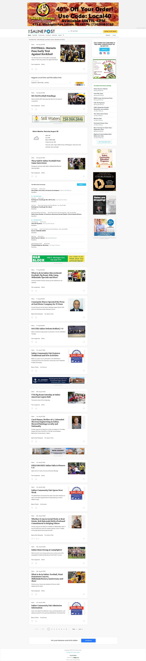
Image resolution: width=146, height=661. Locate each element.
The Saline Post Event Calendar (102, 85)
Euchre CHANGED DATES (38, 230)
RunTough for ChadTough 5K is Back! (41, 207)
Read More (34, 192)
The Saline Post (48, 314)
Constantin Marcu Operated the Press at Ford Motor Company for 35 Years (47, 303)
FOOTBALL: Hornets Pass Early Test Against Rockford (43, 51)
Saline (32, 44)
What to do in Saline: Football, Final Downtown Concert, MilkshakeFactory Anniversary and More (47, 577)
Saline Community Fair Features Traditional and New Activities (45, 354)
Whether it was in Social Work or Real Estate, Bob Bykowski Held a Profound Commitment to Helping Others (48, 521)
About (60, 35)
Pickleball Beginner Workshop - (45, 245)
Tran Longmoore (35, 64)
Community (41, 35)
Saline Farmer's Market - (44, 238)
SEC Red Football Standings (43, 96)
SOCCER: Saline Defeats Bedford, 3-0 (47, 329)
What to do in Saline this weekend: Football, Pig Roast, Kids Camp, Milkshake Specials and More (46, 275)
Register (108, 35)
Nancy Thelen (35, 367)
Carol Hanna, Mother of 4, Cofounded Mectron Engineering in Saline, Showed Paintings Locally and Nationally (47, 422)
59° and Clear (74, 31)
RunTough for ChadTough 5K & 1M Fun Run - (49, 199)
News (29, 35)
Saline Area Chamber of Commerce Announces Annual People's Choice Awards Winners (56, 214)
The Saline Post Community (38, 184)
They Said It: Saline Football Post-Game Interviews (46, 162)
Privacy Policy (76, 659)
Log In (114, 35)
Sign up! (104, 49)
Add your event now (104, 142)
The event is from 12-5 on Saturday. (40, 400)
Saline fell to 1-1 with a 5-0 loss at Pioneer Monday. (44, 471)
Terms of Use (69, 659)
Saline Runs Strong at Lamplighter (46, 550)
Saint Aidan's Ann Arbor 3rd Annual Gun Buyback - (51, 190)
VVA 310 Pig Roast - (42, 223)
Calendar (34, 35)
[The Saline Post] (41, 31)
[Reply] (36, 69)
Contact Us (69, 652)
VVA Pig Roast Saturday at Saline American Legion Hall (45, 396)
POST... (81, 184)
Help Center (76, 652)
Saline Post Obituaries (37, 314)
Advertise (54, 35)
